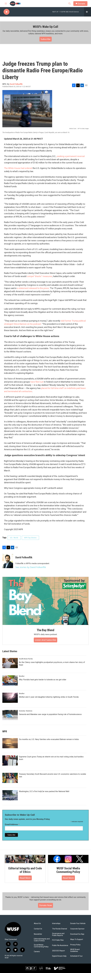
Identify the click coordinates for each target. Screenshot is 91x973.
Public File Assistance (60, 945)
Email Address (12, 824)
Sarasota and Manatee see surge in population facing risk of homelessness (50, 714)
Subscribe (45, 39)
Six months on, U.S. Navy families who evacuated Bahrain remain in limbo (49, 739)
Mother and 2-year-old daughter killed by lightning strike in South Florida (49, 697)
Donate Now (45, 905)
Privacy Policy (75, 945)
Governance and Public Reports (58, 934)
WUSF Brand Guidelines (75, 950)
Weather (22, 676)
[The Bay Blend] (45, 601)
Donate (81, 3)
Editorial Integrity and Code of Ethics (25, 870)
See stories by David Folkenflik (30, 567)
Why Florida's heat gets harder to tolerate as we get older (42, 679)
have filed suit (36, 382)
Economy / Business (25, 711)
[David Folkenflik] (7, 561)
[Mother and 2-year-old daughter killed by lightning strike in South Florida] (10, 698)
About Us (37, 923)
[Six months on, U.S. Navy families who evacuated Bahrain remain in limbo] (10, 743)
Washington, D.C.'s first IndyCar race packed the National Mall (44, 791)
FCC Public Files (58, 940)
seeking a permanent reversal (71, 156)
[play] (6, 12)
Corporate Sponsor (77, 929)
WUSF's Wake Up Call (45, 26)
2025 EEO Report (58, 951)
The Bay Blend (45, 630)
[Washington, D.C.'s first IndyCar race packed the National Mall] (10, 795)
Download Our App (77, 934)
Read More (25, 877)
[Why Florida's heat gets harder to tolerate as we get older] (10, 680)
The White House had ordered (18, 168)
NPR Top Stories (30, 538)
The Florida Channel (59, 929)
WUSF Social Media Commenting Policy (68, 870)
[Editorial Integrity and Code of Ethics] (25, 859)
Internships (56, 923)
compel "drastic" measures (39, 276)
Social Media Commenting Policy (41, 946)
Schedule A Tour (76, 956)
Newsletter (38, 934)
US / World (14, 538)
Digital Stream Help (59, 956)
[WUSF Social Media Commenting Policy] (68, 859)
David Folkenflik (16, 84)
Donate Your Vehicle (77, 923)
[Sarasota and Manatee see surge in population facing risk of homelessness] (10, 715)
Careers (37, 951)
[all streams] (87, 12)
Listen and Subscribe (45, 639)
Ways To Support (76, 939)
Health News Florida (26, 659)
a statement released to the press (33, 288)
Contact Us (38, 929)
